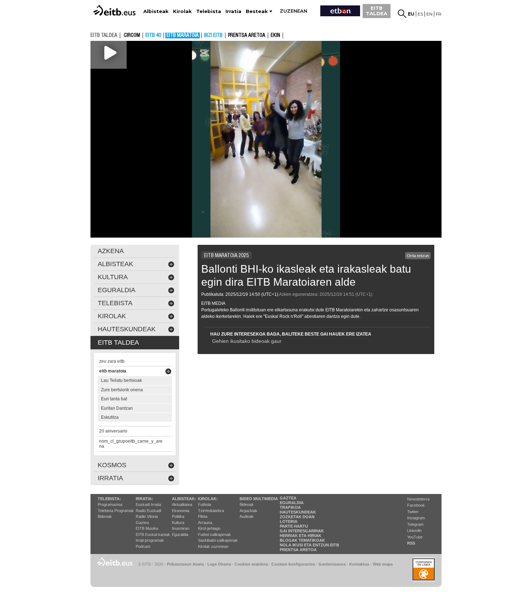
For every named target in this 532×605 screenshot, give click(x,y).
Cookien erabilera (251, 564)
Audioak (247, 516)
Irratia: (144, 499)
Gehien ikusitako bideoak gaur (247, 341)
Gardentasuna (332, 564)
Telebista (115, 303)
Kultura (178, 522)
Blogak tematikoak (302, 540)
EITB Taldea (118, 342)
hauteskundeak (127, 329)
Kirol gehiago (209, 528)
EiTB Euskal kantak (153, 534)
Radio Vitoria (147, 516)
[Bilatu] (402, 13)
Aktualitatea (182, 504)
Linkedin (414, 530)
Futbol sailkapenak (214, 534)
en (429, 14)
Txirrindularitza (211, 510)
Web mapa (383, 564)
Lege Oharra (219, 564)
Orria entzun (418, 255)
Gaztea (142, 522)
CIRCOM (132, 35)
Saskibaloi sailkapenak (218, 540)
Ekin (275, 35)
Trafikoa (290, 507)
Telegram (415, 524)
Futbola (204, 504)
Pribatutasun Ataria (185, 564)
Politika (178, 516)
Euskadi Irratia (148, 504)
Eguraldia (180, 534)
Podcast (143, 546)
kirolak (112, 316)
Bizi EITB (213, 35)
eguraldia (116, 290)
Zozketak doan (297, 517)
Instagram (416, 518)
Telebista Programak (116, 510)
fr (439, 14)
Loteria (288, 521)
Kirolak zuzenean (213, 546)
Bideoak (105, 516)
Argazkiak (248, 510)
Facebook (416, 505)
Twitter (413, 512)
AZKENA (111, 251)
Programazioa (110, 504)
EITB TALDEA (376, 10)
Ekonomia (180, 510)
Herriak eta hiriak (300, 535)
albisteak (115, 264)
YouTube (415, 537)
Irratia (110, 478)
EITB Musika (147, 528)
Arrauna (205, 522)
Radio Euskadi (148, 510)
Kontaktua (359, 564)
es (420, 14)
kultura (113, 277)
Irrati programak (150, 540)
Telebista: (109, 499)
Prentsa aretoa (246, 35)
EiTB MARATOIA (182, 35)
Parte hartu (294, 526)
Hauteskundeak (298, 512)
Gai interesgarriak (302, 531)
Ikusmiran (180, 528)
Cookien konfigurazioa (293, 564)
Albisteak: (184, 499)
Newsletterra (418, 499)
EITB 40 (153, 35)
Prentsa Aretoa (298, 550)
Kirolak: (208, 499)
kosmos (112, 465)
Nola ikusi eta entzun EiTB (309, 545)
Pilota (202, 516)
